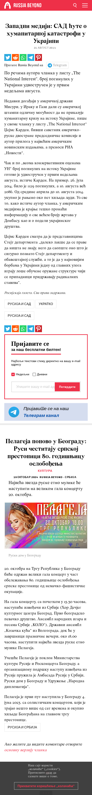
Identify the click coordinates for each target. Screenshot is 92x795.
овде (49, 772)
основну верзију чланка (25, 750)
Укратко (46, 304)
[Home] (7, 5)
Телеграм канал (41, 415)
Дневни (42, 374)
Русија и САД (19, 316)
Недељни (22, 374)
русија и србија (22, 727)
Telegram (60, 65)
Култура (45, 471)
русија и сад (19, 304)
